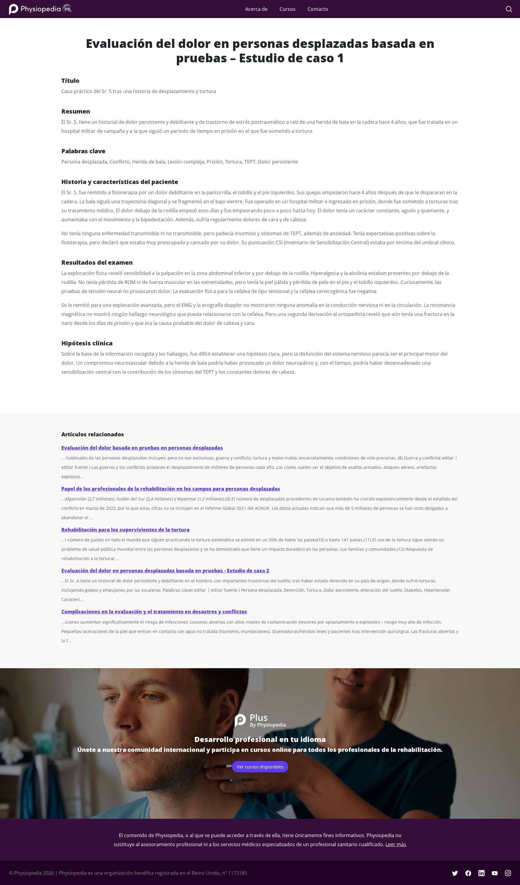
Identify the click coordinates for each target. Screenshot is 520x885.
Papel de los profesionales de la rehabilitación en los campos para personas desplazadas (170, 488)
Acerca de (256, 9)
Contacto (318, 9)
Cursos (288, 9)
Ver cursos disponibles (260, 767)
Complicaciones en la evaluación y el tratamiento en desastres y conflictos (154, 611)
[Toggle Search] (509, 9)
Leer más (395, 844)
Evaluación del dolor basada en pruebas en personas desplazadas (142, 447)
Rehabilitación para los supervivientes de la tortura (125, 529)
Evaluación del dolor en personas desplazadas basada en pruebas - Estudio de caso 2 (165, 570)
